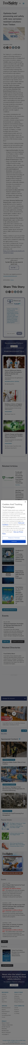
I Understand (14, 541)
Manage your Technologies (14, 537)
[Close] (25, 501)
